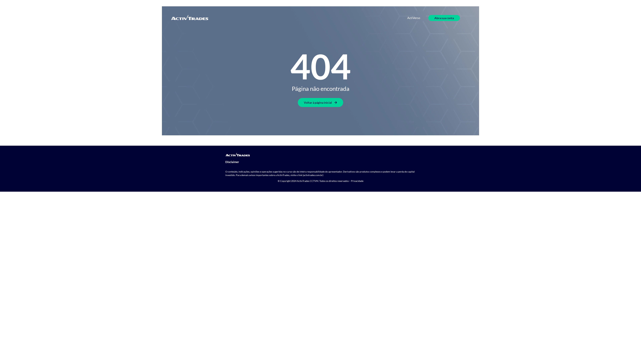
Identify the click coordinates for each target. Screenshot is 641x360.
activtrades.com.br (313, 175)
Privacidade (357, 181)
